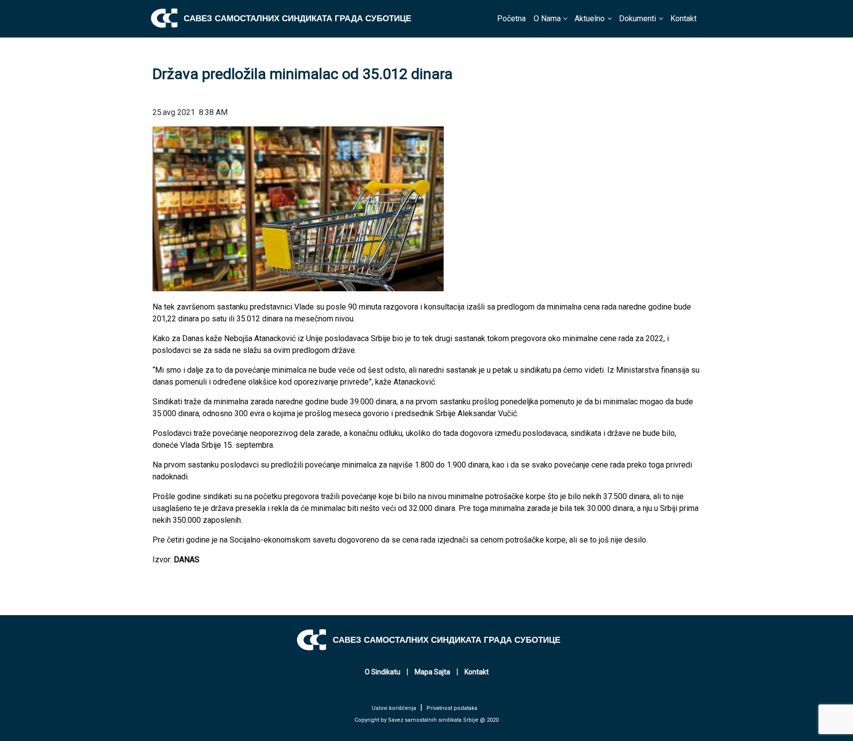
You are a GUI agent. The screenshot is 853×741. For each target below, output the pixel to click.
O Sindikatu (382, 672)
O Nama (547, 18)
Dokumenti (637, 18)
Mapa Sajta (432, 672)
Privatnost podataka (451, 708)
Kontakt (683, 18)
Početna (511, 18)
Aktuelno (590, 18)
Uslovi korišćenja (394, 708)
